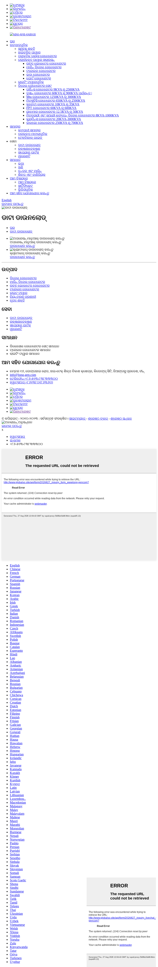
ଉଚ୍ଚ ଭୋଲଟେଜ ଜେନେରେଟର (46, 63)
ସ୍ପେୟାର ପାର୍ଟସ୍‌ (28, 152)
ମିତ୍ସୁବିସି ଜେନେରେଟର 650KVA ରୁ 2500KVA (55, 100)
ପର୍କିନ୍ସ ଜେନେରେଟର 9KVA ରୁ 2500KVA (53, 89)
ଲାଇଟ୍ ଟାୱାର (18, 293)
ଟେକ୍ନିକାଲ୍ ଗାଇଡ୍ (30, 137)
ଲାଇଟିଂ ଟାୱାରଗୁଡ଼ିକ (31, 82)
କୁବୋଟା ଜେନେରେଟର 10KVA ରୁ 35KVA (52, 104)
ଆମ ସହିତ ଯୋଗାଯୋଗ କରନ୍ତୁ (29, 193)
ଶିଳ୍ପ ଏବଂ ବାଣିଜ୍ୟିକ (31, 174)
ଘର (12, 41)
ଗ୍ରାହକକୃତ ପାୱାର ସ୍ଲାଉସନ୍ (36, 60)
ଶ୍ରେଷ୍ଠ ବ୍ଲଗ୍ (98, 418)
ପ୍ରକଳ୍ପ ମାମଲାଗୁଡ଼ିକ (32, 134)
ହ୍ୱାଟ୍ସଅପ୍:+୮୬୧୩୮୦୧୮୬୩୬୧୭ (31, 382)
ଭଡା (21, 163)
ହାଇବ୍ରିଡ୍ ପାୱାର (29, 52)
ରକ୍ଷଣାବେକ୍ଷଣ (29, 148)
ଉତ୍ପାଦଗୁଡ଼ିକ (19, 45)
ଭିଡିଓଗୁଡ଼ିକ (25, 189)
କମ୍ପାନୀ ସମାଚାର (29, 130)
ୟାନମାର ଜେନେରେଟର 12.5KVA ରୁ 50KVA (54, 111)
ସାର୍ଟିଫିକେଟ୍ (25, 185)
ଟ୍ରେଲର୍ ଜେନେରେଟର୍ (41, 71)
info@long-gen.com (23, 375)
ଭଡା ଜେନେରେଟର (38, 74)
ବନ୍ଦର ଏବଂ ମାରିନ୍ (30, 171)
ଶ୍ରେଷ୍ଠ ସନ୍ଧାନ (121, 418)
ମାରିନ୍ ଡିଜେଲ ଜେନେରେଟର (44, 67)
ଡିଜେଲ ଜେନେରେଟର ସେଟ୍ (35, 85)
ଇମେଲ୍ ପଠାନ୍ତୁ (12, 426)
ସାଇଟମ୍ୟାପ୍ (77, 418)
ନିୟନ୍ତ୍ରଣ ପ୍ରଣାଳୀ (23, 296)
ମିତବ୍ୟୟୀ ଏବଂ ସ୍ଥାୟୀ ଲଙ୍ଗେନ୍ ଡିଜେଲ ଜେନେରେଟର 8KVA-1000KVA (72, 115)
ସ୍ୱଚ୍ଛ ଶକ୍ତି (26, 48)
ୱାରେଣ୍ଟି (24, 156)
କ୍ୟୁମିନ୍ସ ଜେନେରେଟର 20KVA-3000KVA (53, 119)
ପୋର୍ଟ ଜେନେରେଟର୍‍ (38, 78)
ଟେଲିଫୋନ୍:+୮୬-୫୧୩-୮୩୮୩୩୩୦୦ (34, 378)
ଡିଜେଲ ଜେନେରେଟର (23, 278)
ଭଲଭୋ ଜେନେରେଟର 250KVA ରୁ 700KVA (54, 123)
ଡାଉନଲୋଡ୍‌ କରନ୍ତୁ (22, 246)
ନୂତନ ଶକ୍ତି (17, 300)
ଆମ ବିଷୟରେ (19, 178)
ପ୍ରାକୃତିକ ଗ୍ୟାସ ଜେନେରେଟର (37, 56)
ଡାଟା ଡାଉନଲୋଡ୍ (29, 145)
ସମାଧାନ (15, 160)
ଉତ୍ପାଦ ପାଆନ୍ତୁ (12, 204)
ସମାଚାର (15, 126)
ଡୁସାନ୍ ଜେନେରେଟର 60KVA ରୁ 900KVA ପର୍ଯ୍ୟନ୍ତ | (59, 93)
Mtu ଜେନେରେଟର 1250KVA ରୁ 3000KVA (53, 97)
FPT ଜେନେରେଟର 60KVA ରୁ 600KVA (51, 108)
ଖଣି (20, 167)
